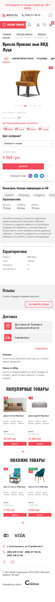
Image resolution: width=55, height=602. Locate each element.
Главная (7, 34)
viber (30, 176)
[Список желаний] (44, 24)
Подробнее (41, 348)
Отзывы (42, 58)
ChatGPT (9, 195)
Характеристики (22, 58)
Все (6, 58)
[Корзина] (50, 24)
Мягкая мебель (25, 34)
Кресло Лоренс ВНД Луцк (15, 487)
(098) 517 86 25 (32, 15)
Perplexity (24, 195)
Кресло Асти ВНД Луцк (38, 487)
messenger (42, 176)
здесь (27, 7)
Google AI (39, 195)
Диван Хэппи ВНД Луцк (14, 416)
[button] (15, 105)
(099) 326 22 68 (15, 555)
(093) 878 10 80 (15, 552)
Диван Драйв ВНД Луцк (38, 416)
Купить (15, 444)
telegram (36, 176)
